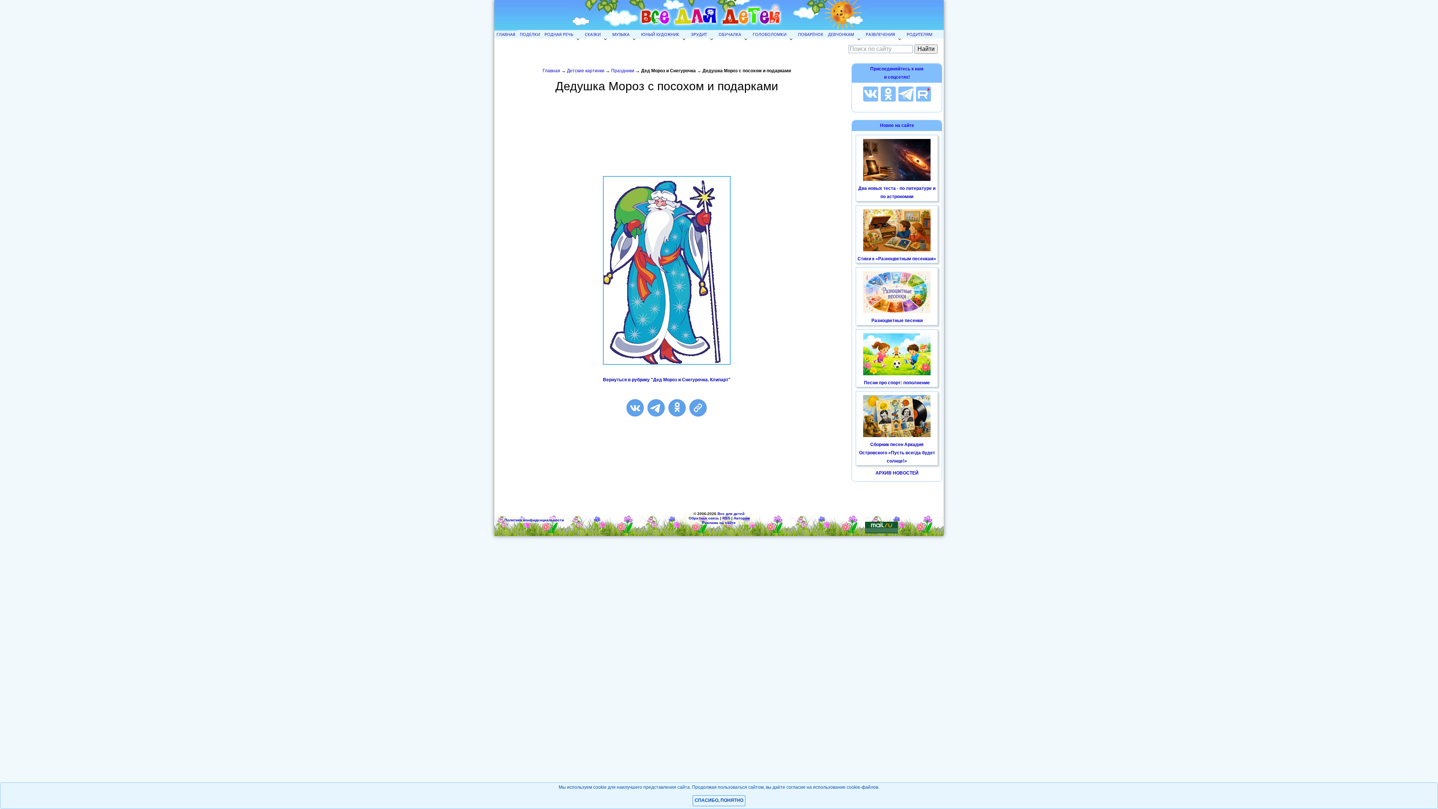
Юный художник (660, 34)
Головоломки (769, 34)
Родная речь (558, 34)
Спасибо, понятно (719, 800)
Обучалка (730, 34)
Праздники (622, 70)
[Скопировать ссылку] (698, 407)
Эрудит (699, 34)
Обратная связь (704, 518)
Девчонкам (841, 34)
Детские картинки (585, 70)
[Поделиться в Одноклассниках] (677, 407)
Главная (506, 34)
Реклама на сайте (719, 523)
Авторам (742, 518)
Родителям (919, 34)
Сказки (593, 34)
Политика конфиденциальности (534, 520)
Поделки (530, 34)
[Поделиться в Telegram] (656, 407)
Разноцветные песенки (897, 320)
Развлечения (880, 34)
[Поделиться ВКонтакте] (635, 407)
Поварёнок (810, 34)
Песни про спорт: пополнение (897, 382)
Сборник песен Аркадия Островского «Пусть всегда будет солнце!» (897, 452)
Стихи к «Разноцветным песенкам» (897, 258)
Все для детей (731, 514)
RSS (726, 518)
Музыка (620, 34)
